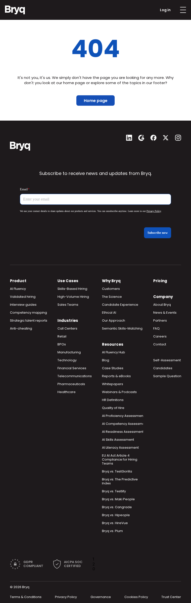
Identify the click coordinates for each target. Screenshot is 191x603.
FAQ (156, 328)
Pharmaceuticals (71, 384)
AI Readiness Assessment (122, 431)
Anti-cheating (21, 328)
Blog (105, 360)
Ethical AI (109, 312)
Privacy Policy (66, 597)
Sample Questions (168, 376)
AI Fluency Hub (113, 352)
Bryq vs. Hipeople (116, 515)
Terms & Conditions (26, 597)
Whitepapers (112, 384)
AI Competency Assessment (125, 423)
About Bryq (162, 304)
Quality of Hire (113, 407)
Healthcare (66, 392)
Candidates (162, 368)
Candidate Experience (120, 304)
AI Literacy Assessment (120, 447)
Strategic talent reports (28, 320)
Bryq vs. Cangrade (117, 507)
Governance (101, 597)
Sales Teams (67, 304)
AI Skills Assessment (118, 439)
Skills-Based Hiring (72, 288)
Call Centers (67, 328)
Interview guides (23, 304)
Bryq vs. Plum (112, 531)
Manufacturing (69, 352)
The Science (112, 296)
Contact (159, 344)
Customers (111, 288)
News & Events (165, 312)
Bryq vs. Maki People (118, 499)
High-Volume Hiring (73, 296)
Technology (67, 360)
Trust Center (171, 597)
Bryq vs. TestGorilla (117, 471)
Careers (160, 336)
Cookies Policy (136, 597)
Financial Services (71, 368)
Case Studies (112, 368)
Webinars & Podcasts (119, 392)
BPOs (61, 344)
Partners (160, 320)
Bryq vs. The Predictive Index (120, 481)
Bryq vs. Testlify (114, 491)
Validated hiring (23, 296)
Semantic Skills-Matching (122, 328)
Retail (61, 336)
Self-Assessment (167, 360)
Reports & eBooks (116, 376)
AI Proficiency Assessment (123, 415)
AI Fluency (18, 288)
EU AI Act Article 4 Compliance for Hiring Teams (120, 459)
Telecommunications (74, 376)
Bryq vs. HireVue (115, 523)
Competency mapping (28, 312)
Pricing (160, 280)
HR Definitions (113, 400)
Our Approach (113, 320)
